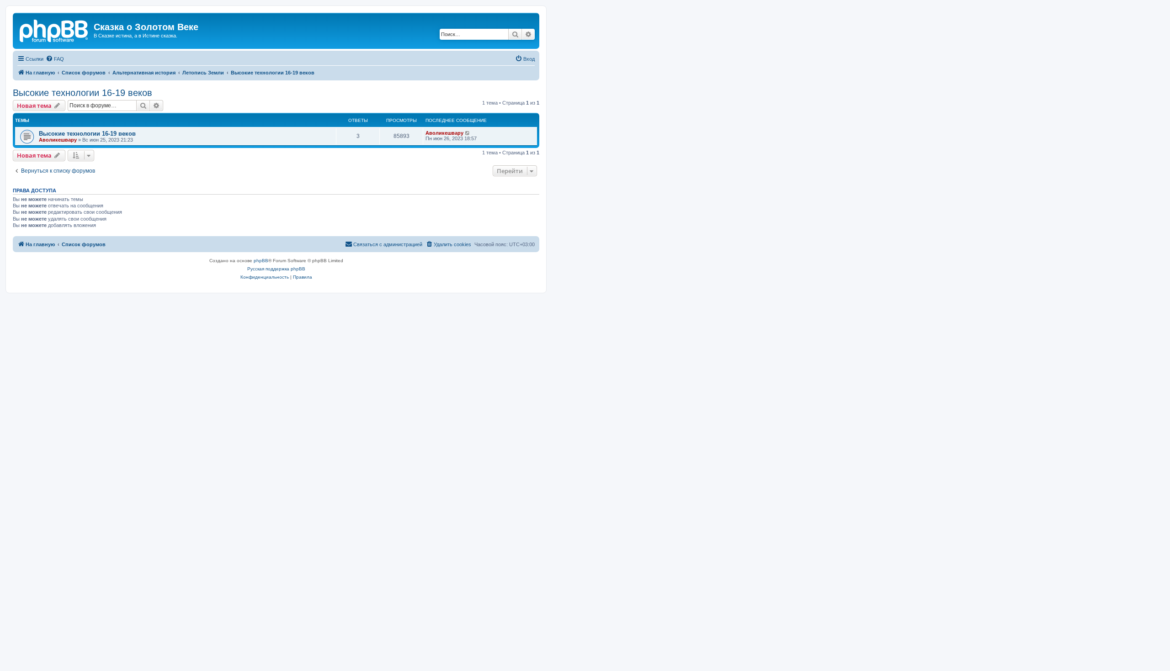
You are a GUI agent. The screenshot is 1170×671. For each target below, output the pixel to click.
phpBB (261, 260)
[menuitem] (55, 58)
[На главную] (54, 29)
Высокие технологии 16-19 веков (82, 93)
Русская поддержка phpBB (276, 268)
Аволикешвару (58, 140)
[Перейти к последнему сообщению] (468, 133)
